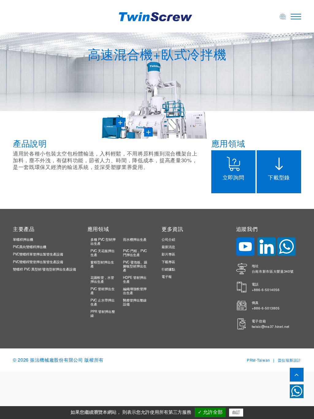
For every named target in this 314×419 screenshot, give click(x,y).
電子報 (167, 276)
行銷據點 (168, 269)
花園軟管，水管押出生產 (102, 279)
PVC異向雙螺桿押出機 (29, 246)
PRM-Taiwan (258, 360)
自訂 (236, 412)
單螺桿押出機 (23, 239)
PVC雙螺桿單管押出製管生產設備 (38, 254)
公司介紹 (168, 239)
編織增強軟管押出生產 (135, 290)
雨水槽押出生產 (135, 239)
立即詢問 (233, 177)
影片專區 (168, 254)
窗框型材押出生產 (102, 263)
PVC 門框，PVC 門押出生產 (135, 252)
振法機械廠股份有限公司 (56, 359)
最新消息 (168, 246)
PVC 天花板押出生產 (102, 252)
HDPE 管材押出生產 (135, 279)
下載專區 (168, 261)
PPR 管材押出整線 (102, 313)
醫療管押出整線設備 (135, 302)
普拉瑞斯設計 (289, 360)
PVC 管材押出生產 (102, 290)
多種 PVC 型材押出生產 (103, 241)
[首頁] (157, 16)
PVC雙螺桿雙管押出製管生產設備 (38, 261)
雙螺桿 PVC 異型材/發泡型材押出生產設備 (44, 269)
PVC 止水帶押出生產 (102, 302)
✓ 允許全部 (210, 412)
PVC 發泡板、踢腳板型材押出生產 (135, 265)
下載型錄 (279, 177)
